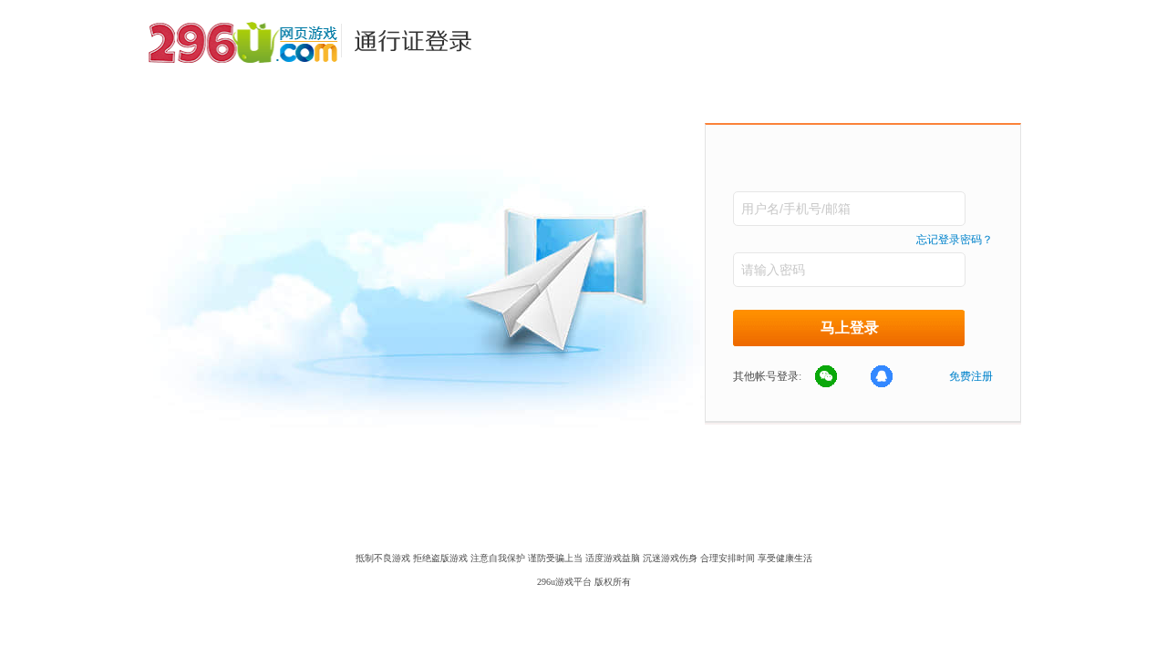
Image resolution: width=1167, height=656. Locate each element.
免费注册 (971, 376)
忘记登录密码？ (954, 239)
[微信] (836, 377)
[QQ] (892, 377)
